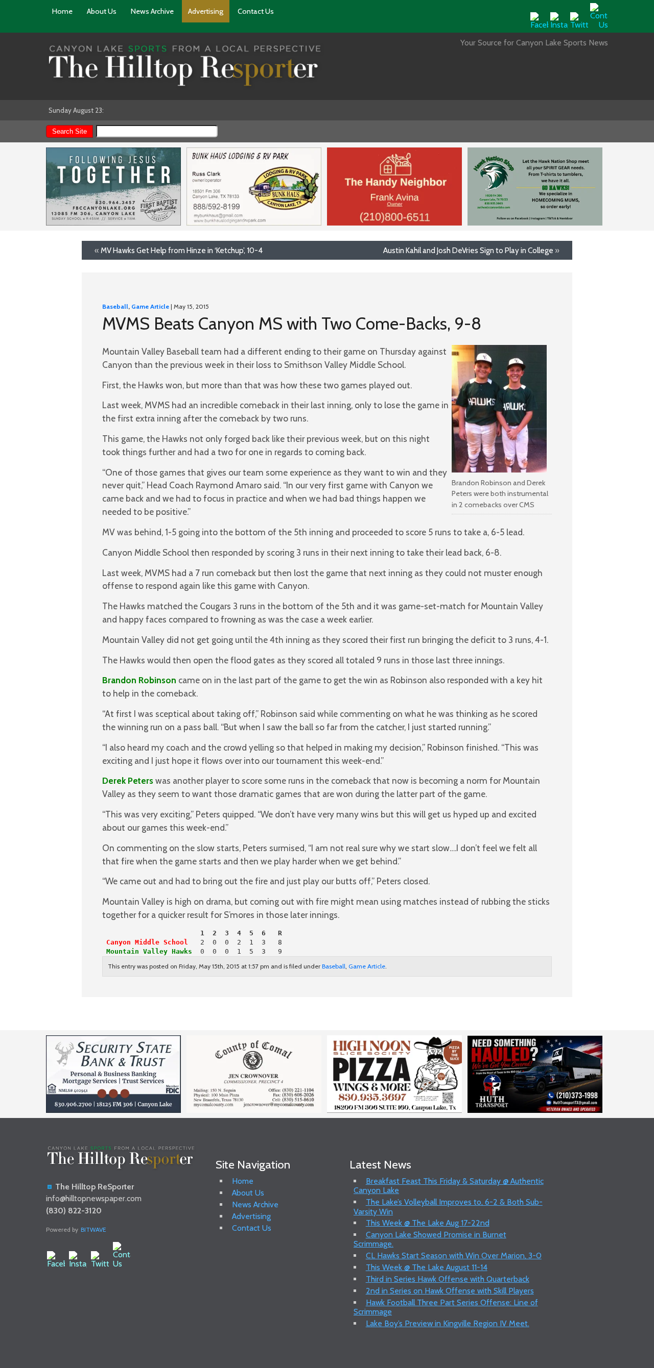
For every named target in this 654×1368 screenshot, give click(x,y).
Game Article (150, 306)
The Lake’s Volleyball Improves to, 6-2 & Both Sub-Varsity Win (448, 1206)
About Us (101, 11)
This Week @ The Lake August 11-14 (426, 1267)
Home (62, 11)
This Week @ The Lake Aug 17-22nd (427, 1223)
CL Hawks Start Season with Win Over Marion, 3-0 (454, 1255)
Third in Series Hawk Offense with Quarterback (447, 1279)
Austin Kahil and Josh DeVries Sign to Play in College (468, 250)
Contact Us (256, 11)
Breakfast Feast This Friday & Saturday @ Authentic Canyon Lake (449, 1185)
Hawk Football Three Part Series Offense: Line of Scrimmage (446, 1307)
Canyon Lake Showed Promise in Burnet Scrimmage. (430, 1239)
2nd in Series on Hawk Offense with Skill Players (450, 1291)
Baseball (115, 306)
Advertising (205, 11)
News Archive (152, 11)
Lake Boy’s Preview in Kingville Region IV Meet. (447, 1323)
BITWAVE (93, 1229)
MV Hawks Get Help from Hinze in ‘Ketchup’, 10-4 (182, 250)
